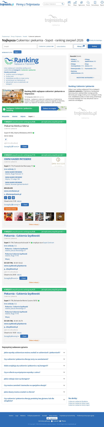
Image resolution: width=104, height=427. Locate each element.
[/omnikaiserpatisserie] (13, 197)
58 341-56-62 (18, 263)
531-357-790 (8, 263)
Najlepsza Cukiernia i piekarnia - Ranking (19, 109)
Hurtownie (90, 68)
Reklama (22, 416)
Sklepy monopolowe (77, 65)
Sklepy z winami (75, 60)
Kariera (11, 416)
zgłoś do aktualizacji (11, 143)
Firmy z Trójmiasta (28, 4)
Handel (75, 56)
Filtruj (80, 46)
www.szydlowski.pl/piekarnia (15, 266)
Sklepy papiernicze (90, 60)
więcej (19, 201)
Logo (16, 416)
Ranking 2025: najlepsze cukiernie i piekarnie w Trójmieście (44, 92)
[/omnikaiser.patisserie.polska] (5, 197)
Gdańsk (14, 116)
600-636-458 (8, 188)
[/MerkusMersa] (5, 139)
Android (55, 421)
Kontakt (44, 416)
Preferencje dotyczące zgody (85, 416)
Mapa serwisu (53, 416)
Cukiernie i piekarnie (10, 128)
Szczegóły (11, 146)
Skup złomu (88, 65)
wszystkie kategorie (85, 78)
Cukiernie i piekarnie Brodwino (78, 401)
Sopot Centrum (48, 242)
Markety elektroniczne (77, 72)
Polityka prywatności (34, 416)
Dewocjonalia (77, 68)
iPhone (63, 421)
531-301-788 (8, 321)
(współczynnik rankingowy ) (19, 122)
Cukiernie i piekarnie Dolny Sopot (78, 403)
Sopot (17, 52)
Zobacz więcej (33, 224)
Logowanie (53, 418)
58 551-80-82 (8, 136)
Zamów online (11, 209)
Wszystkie (5, 116)
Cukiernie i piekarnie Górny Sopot (78, 405)
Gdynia (23, 116)
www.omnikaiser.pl (11, 191)
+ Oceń (24, 146)
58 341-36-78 (18, 321)
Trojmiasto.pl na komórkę (67, 416)
